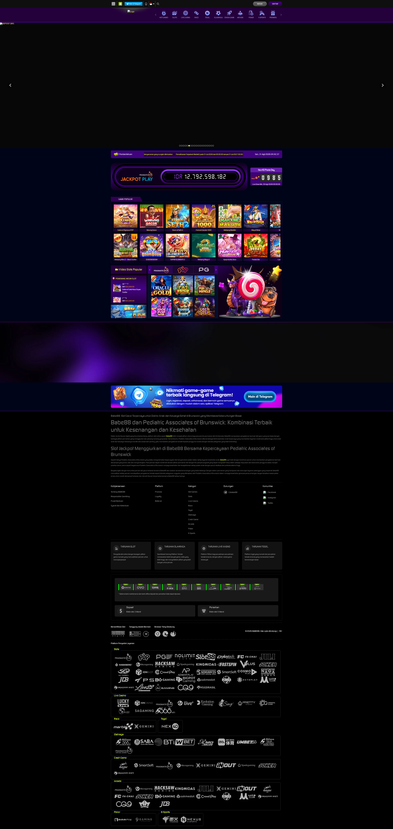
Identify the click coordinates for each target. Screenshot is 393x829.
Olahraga (218, 17)
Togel (207, 17)
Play (147, 179)
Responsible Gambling (120, 496)
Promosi (273, 17)
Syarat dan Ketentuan (120, 505)
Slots (174, 17)
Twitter (270, 503)
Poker (251, 17)
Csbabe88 (233, 492)
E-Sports (262, 17)
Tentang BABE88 (118, 491)
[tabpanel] (196, 85)
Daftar (275, 4)
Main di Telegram (135, 4)
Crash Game (229, 17)
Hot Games (164, 17)
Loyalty (158, 496)
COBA (163, 282)
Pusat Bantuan (117, 501)
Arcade (240, 17)
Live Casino (185, 17)
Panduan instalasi (314, 361)
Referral (158, 501)
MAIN (127, 216)
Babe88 (169, 436)
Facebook (272, 492)
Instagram (272, 497)
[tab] (161, 269)
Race (196, 17)
